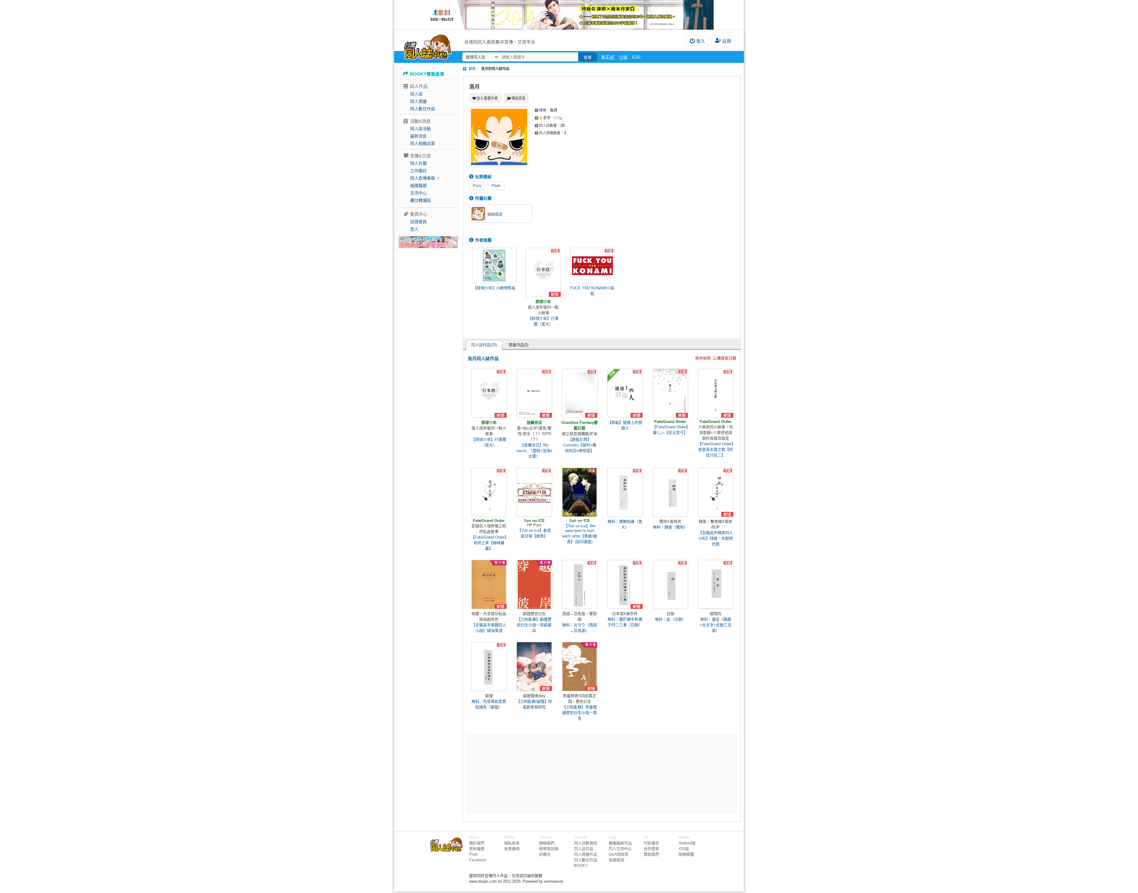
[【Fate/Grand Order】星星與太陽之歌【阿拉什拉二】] (715, 393)
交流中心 (418, 193)
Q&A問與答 (619, 854)
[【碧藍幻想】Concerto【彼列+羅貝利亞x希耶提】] (579, 393)
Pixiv (477, 185)
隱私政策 (512, 843)
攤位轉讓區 (420, 200)
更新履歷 (477, 848)
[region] (556, 774)
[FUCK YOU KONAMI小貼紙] (592, 265)
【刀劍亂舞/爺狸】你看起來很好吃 (534, 704)
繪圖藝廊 (418, 185)
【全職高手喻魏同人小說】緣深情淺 (488, 628)
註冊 (726, 41)
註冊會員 (418, 221)
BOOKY (581, 865)
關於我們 (477, 843)
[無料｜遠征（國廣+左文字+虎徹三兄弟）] (715, 584)
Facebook (477, 860)
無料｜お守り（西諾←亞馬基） (579, 628)
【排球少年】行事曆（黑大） (543, 321)
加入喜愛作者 (487, 98)
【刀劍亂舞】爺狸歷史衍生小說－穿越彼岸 (534, 625)
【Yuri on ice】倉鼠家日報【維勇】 (534, 533)
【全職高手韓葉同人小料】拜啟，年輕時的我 (715, 538)
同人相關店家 (422, 143)
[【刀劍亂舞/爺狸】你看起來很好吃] (534, 666)
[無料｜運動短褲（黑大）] (625, 492)
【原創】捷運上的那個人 (625, 425)
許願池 (545, 854)
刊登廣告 (651, 843)
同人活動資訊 (585, 843)
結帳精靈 (686, 854)
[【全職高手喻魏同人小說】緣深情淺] (489, 584)
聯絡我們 (546, 843)
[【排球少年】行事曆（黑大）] (543, 272)
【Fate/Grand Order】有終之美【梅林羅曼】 (489, 543)
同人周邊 (418, 101)
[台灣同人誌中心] (427, 46)
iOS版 (684, 848)
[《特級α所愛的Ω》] (569, 15)
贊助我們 (651, 854)
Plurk (496, 185)
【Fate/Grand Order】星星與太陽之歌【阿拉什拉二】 (715, 449)
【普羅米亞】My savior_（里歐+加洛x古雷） (534, 451)
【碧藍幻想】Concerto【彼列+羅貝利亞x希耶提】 (579, 445)
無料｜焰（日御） (670, 619)
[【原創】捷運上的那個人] (625, 393)
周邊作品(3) (518, 345)
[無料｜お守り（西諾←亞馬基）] (579, 584)
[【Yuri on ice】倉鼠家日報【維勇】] (534, 492)
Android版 (687, 843)
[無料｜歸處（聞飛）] (670, 492)
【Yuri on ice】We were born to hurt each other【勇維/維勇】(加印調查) (579, 534)
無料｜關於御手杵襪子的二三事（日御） (625, 622)
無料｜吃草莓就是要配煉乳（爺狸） (488, 704)
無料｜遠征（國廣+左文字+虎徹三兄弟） (715, 625)
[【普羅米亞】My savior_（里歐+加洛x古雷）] (534, 393)
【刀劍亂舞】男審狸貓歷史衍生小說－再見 (579, 713)
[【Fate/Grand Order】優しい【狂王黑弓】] (670, 393)
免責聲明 (512, 848)
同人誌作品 (583, 848)
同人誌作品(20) (484, 345)
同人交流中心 (620, 848)
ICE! (636, 57)
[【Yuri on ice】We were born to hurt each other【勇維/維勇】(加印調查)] (579, 492)
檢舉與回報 (548, 848)
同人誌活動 (420, 128)
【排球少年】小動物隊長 (494, 288)
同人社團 (418, 163)
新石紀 (608, 57)
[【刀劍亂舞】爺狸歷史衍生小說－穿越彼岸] (534, 584)
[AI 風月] (428, 244)
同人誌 (416, 94)
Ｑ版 (623, 57)
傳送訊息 (518, 98)
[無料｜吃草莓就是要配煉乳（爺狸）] (489, 666)
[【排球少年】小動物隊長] (494, 265)
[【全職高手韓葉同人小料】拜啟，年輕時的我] (715, 492)
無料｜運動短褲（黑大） (625, 524)
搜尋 (588, 57)
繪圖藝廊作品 (620, 843)
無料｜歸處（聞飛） (670, 527)
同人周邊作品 (585, 854)
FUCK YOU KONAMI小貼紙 (592, 291)
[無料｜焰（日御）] (670, 584)
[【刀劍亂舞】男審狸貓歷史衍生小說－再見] (579, 666)
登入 (700, 41)
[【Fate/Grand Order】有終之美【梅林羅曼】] (489, 492)
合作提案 (651, 848)
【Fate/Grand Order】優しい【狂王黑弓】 (670, 430)
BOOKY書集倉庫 (427, 73)
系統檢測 (616, 860)
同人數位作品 (422, 108)
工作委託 (418, 170)
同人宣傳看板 (422, 178)
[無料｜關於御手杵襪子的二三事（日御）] (625, 584)
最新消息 (418, 136)
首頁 (472, 69)
